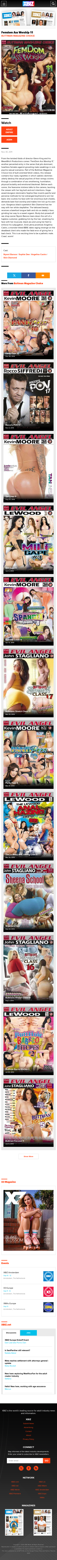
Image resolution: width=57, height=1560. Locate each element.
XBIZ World (14, 1489)
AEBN (9, 139)
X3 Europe (8, 1288)
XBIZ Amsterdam (11, 1272)
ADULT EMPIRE (9, 131)
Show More (28, 1156)
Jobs (28, 1332)
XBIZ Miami (42, 1485)
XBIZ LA (42, 1481)
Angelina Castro (39, 254)
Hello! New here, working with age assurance (25, 1386)
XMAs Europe (9, 1303)
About (28, 1435)
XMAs (42, 1497)
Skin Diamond (10, 257)
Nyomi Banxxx (10, 254)
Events (5, 1263)
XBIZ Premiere (15, 1493)
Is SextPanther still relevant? (17, 1350)
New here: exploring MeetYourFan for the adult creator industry (26, 1374)
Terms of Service (50, 1551)
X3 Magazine (8, 1182)
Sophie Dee (24, 254)
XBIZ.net (6, 1324)
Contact (28, 1431)
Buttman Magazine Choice (18, 35)
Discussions (11, 1332)
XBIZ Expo (42, 1493)
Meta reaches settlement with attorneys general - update (27, 1362)
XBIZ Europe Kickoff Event (17, 1340)
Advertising (28, 1427)
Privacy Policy (28, 1439)
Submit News (28, 1423)
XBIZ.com (15, 1481)
